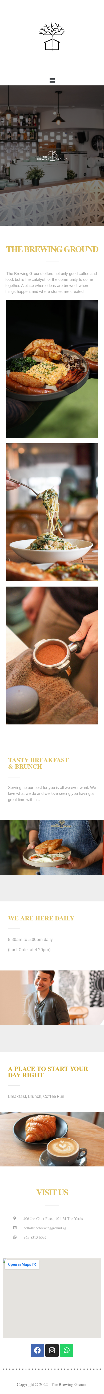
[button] (52, 80)
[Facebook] (37, 1350)
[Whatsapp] (66, 1350)
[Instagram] (52, 1350)
